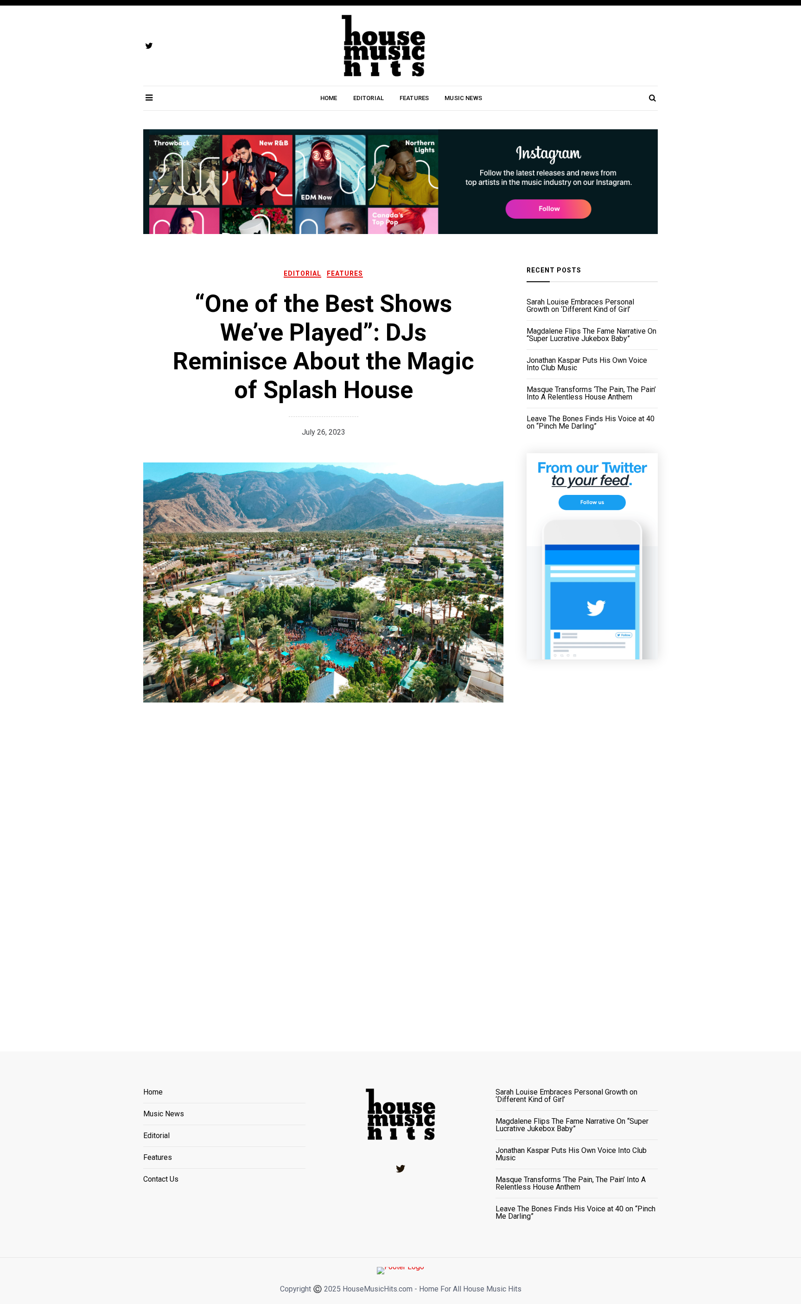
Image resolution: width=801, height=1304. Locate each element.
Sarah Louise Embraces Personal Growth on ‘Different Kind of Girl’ (580, 305)
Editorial (368, 98)
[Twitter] (400, 1168)
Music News (463, 98)
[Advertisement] (592, 844)
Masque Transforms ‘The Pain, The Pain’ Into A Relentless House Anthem (591, 393)
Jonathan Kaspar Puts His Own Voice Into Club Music (587, 364)
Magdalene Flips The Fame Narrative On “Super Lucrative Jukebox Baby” (591, 335)
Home (328, 98)
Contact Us (160, 1179)
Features (414, 98)
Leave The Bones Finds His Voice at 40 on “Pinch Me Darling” (591, 422)
